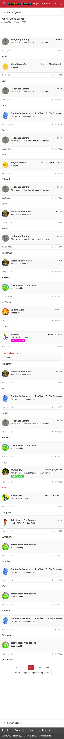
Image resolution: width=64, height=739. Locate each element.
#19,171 (58, 555)
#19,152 (58, 75)
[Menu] (4, 4)
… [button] (26, 667)
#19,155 (58, 149)
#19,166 (58, 432)
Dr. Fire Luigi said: (11, 353)
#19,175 (58, 654)
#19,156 (58, 173)
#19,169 (58, 506)
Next (47, 667)
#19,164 (58, 382)
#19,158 (58, 222)
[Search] (60, 4)
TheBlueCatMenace (54, 113)
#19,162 (58, 321)
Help (44, 730)
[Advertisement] (32, 29)
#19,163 (58, 346)
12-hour (9, 730)
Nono (4, 487)
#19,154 (58, 124)
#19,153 (58, 99)
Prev (16, 667)
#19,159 (58, 247)
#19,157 (58, 198)
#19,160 (58, 271)
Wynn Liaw (57, 470)
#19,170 (58, 531)
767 (30, 667)
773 (40, 667)
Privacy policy (34, 730)
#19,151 (58, 50)
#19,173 (58, 604)
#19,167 (58, 456)
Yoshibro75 (57, 495)
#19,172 (58, 580)
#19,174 (58, 629)
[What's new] (55, 4)
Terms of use (20, 730)
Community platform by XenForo (26, 736)
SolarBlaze (8, 22)
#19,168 (58, 482)
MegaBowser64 (55, 64)
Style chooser (2, 730)
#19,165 (58, 407)
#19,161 (58, 296)
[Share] (52, 50)
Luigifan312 (57, 309)
